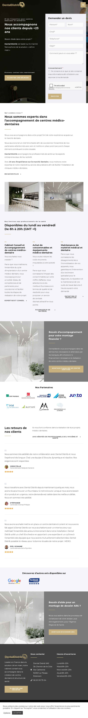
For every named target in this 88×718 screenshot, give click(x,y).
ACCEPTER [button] (17, 713)
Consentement (55, 68)
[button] (18, 78)
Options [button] (6, 713)
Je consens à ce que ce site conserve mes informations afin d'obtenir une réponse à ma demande (65, 74)
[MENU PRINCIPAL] (83, 4)
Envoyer (55, 96)
